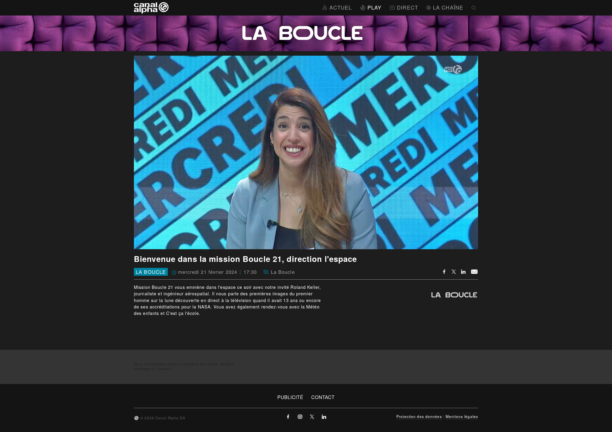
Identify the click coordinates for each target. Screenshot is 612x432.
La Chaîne (448, 7)
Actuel (340, 7)
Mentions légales (462, 416)
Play (374, 7)
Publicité (290, 397)
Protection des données (419, 416)
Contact (323, 397)
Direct (407, 7)
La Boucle (151, 271)
